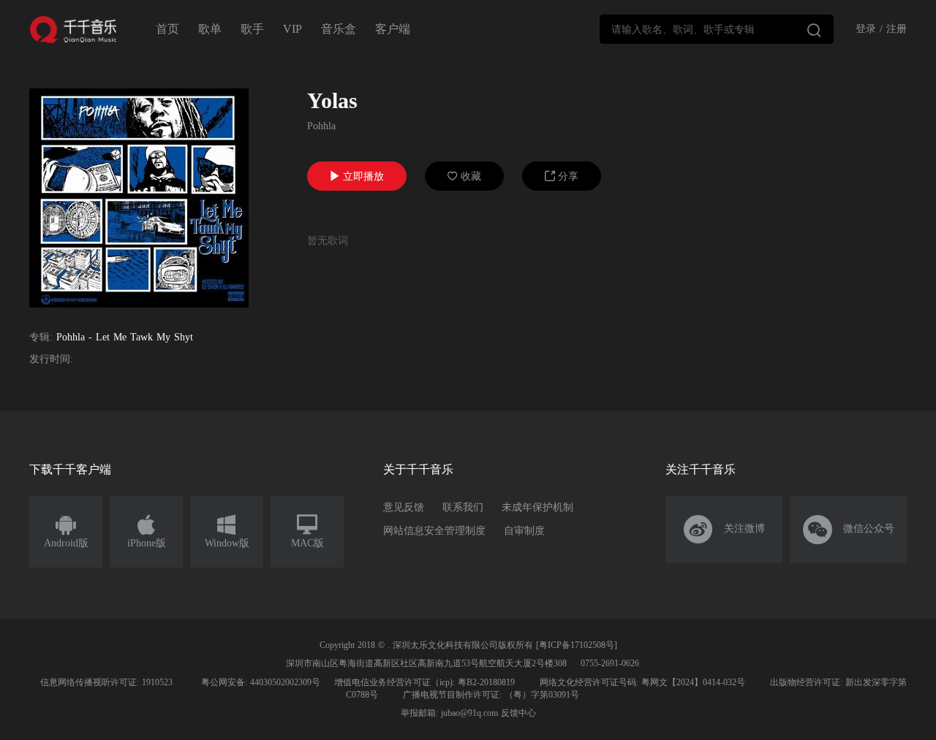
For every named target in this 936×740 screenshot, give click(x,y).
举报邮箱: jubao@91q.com (449, 713)
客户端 (392, 29)
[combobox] (717, 29)
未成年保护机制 (537, 507)
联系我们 (462, 507)
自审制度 (524, 530)
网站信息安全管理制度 (434, 530)
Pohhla (321, 126)
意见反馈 (403, 507)
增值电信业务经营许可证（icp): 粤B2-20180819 (424, 682)
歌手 (252, 29)
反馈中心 (518, 713)
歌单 (210, 29)
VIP (292, 29)
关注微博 (724, 529)
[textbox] (717, 29)
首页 (167, 29)
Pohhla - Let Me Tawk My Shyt (124, 337)
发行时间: (51, 359)
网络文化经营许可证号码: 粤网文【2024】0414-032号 (642, 682)
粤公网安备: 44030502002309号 (260, 682)
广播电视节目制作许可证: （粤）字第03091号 (491, 695)
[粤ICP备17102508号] (576, 645)
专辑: (41, 337)
